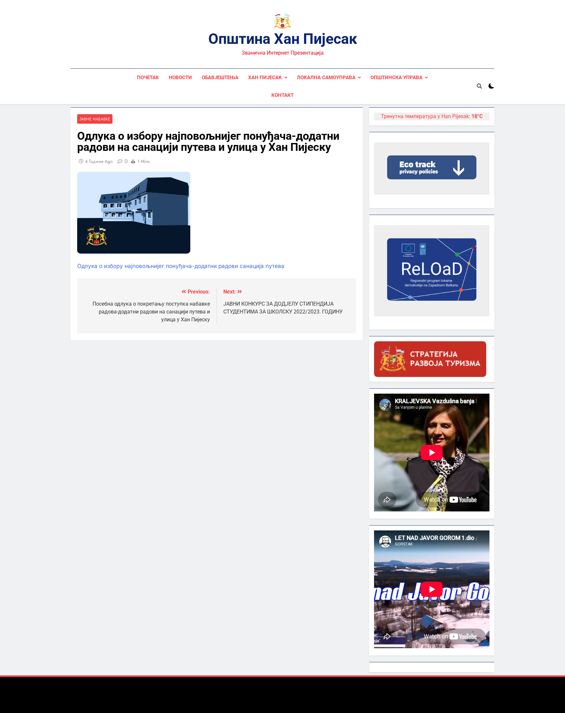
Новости (180, 77)
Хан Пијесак (265, 77)
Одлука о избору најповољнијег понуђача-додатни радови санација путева (180, 266)
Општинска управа (396, 77)
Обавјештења (220, 77)
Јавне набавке (94, 119)
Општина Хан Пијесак (282, 38)
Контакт (282, 95)
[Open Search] (479, 86)
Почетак (148, 77)
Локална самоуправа (326, 77)
